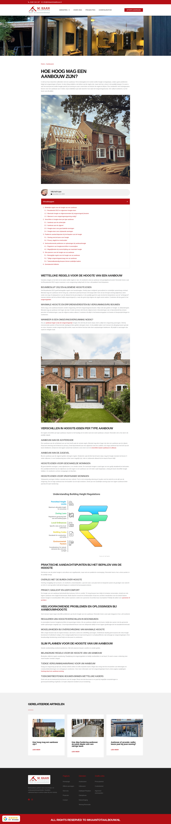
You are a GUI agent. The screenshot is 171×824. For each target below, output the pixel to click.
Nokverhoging (83, 800)
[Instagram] (32, 799)
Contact (65, 800)
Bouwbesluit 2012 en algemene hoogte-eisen (61, 210)
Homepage (66, 781)
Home (43, 64)
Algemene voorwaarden (99, 792)
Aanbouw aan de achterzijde (56, 222)
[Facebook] (29, 799)
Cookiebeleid (99, 786)
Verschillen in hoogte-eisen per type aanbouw (59, 219)
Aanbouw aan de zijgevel (55, 225)
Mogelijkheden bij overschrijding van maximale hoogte (64, 249)
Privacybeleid (99, 781)
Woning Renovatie (85, 804)
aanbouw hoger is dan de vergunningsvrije (59, 323)
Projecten (90, 10)
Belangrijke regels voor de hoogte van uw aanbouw (63, 255)
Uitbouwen (82, 786)
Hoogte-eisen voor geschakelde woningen (60, 228)
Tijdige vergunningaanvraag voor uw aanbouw (62, 258)
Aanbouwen (50, 64)
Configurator (105, 10)
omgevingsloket (46, 299)
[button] (127, 201)
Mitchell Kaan (56, 192)
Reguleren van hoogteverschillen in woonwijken (62, 246)
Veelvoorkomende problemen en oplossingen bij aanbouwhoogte (65, 243)
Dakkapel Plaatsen (85, 791)
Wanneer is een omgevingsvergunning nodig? (61, 216)
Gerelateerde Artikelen (52, 264)
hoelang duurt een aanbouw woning (52, 671)
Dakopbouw (82, 795)
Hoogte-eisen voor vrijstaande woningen (60, 231)
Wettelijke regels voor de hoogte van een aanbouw (61, 207)
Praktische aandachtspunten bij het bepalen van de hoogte (63, 234)
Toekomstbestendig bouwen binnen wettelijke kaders (64, 261)
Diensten (63, 10)
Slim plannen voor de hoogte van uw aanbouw (59, 252)
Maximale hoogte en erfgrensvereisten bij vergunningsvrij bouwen (68, 213)
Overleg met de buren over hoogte (58, 237)
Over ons (77, 10)
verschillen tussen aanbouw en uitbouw (103, 448)
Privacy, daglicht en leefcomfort (57, 240)
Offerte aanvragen (68, 786)
